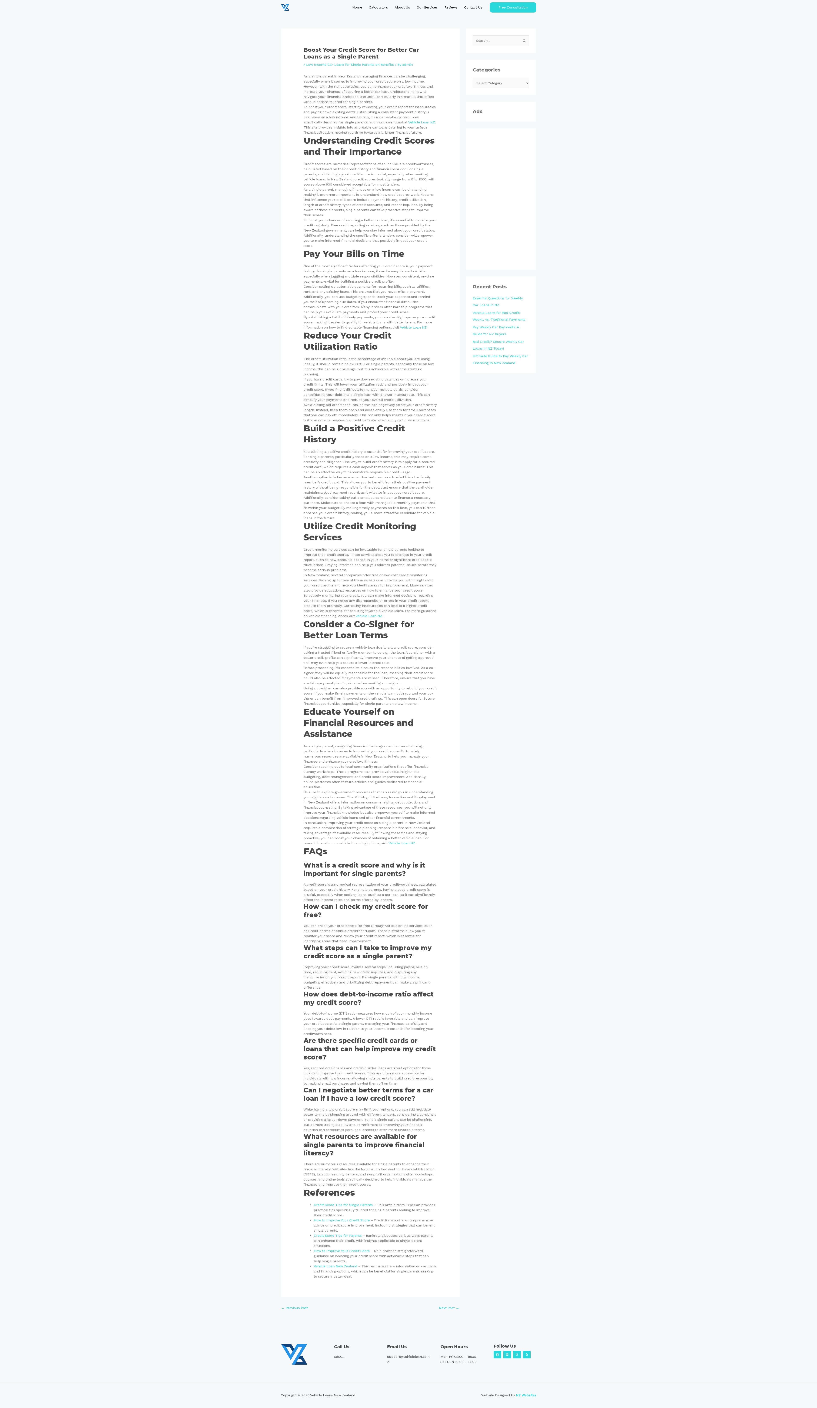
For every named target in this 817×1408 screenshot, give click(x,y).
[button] (513, 7)
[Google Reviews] (517, 1354)
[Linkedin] (507, 1354)
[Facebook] (497, 1354)
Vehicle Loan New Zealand (335, 1266)
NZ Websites (526, 1395)
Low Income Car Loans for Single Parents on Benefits (350, 65)
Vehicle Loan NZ (421, 122)
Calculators (378, 7)
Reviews (450, 7)
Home (357, 7)
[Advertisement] (501, 199)
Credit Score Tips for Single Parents (343, 1205)
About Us (402, 7)
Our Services (427, 7)
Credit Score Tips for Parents (338, 1236)
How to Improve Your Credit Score (342, 1220)
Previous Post (294, 1308)
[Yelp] (527, 1354)
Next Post (449, 1308)
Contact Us (473, 7)
